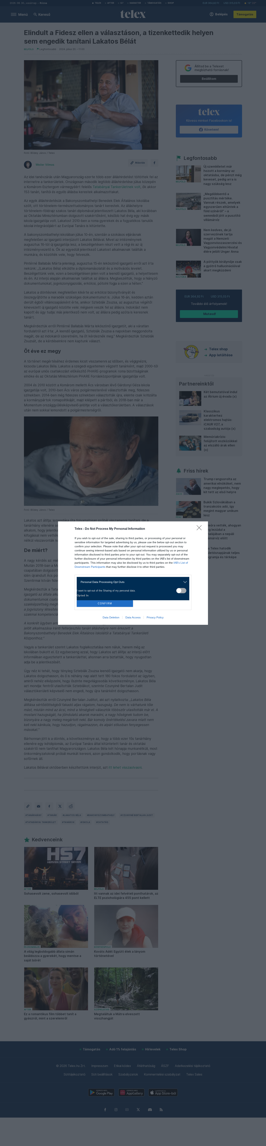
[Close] (200, 529)
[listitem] (131, 582)
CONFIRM (105, 603)
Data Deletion (111, 617)
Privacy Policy (155, 617)
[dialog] (133, 573)
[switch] (181, 590)
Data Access (133, 617)
